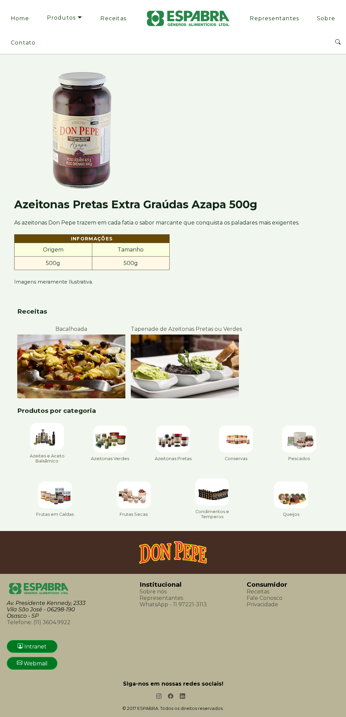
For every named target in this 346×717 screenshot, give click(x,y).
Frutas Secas (134, 514)
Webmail (35, 663)
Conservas (236, 458)
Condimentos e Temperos (212, 514)
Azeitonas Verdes (110, 458)
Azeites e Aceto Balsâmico (47, 458)
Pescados (299, 458)
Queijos (291, 514)
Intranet (35, 646)
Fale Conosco (264, 598)
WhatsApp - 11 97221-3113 (173, 604)
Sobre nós (153, 591)
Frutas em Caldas (55, 514)
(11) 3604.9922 (39, 622)
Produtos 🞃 (65, 18)
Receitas (113, 18)
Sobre (326, 18)
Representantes (274, 18)
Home (20, 18)
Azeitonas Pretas (173, 458)
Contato (23, 42)
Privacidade (262, 604)
